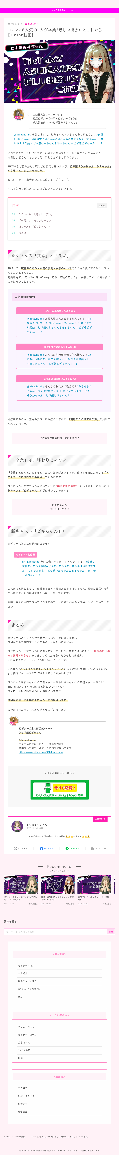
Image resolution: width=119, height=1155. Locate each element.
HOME (7, 1137)
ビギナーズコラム (27, 1035)
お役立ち (23, 1104)
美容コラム (24, 1043)
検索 (111, 932)
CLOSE (102, 206)
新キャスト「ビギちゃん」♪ (34, 226)
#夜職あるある (22, 139)
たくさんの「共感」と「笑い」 (36, 214)
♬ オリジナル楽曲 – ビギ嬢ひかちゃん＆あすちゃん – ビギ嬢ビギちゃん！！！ (59, 327)
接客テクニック (26, 1096)
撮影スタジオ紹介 (27, 981)
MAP (20, 997)
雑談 (20, 1058)
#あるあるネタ (67, 139)
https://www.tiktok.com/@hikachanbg (41, 752)
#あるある (51, 139)
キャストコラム (26, 1027)
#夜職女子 (38, 139)
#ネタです (83, 139)
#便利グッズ (51, 391)
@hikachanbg (22, 134)
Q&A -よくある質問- (29, 989)
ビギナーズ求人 (26, 966)
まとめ (22, 232)
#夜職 (99, 134)
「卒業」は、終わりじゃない (34, 220)
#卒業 (93, 139)
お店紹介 (23, 973)
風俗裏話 (23, 1112)
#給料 (57, 359)
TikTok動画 (33, 24)
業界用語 (23, 1088)
